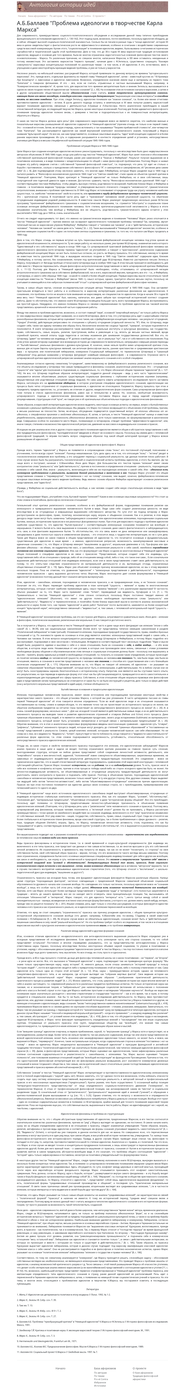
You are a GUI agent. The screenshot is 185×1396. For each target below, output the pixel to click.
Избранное (100, 1382)
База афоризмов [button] (37, 15)
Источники (100, 1385)
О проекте (139, 1368)
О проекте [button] (98, 15)
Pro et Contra (84, 15)
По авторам (56, 15)
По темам (69, 15)
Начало (22, 15)
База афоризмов (105, 1368)
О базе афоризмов (143, 1372)
